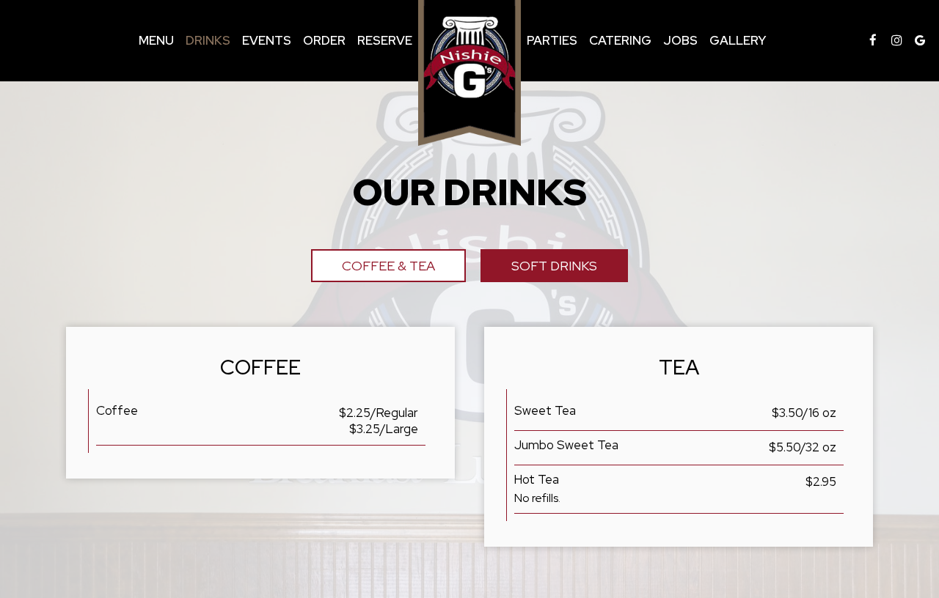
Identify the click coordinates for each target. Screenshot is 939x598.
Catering (620, 40)
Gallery (737, 40)
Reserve (384, 40)
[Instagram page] (896, 40)
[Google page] (920, 40)
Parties (552, 40)
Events (266, 40)
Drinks (208, 40)
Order (324, 40)
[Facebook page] (873, 40)
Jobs (680, 40)
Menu (156, 40)
